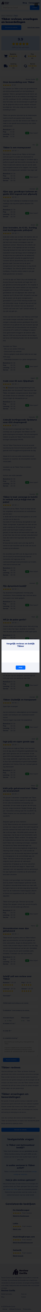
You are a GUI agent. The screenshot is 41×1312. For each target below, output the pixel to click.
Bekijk (20, 667)
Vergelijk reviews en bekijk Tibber (20, 644)
